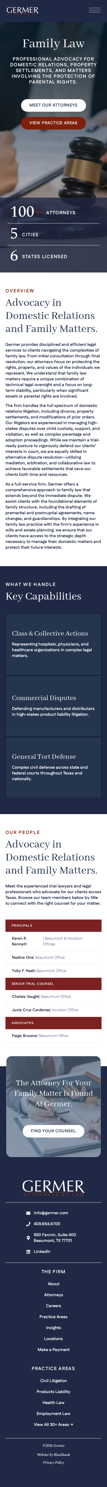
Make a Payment (54, 1350)
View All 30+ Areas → (53, 1425)
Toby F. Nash (23, 971)
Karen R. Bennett (19, 941)
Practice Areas (53, 1317)
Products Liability (53, 1392)
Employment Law (53, 1414)
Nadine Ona (22, 957)
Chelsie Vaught (25, 996)
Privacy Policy (53, 1462)
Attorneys (53, 1295)
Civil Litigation (53, 1381)
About (53, 1284)
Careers (53, 1306)
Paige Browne (24, 1036)
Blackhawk (62, 1455)
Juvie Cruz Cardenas (31, 1010)
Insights (53, 1328)
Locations (53, 1339)
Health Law (53, 1403)
